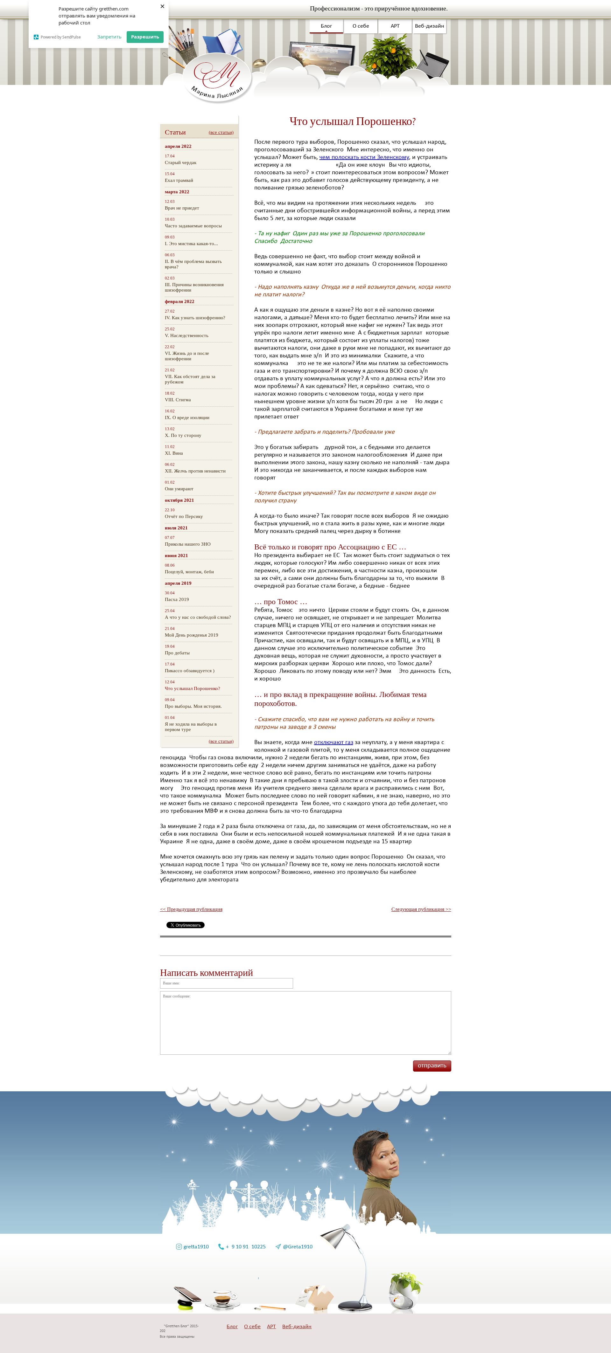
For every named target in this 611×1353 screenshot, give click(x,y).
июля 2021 (176, 527)
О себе (361, 26)
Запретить (109, 36)
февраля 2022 (179, 301)
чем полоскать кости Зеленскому (364, 157)
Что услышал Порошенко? (192, 688)
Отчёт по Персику (184, 516)
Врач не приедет (182, 208)
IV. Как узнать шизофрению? (195, 317)
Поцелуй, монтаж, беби (189, 571)
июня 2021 (176, 555)
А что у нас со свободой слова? (198, 617)
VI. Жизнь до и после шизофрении (187, 356)
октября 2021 (179, 500)
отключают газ (333, 742)
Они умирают (179, 488)
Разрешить (145, 36)
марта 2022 (177, 191)
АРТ (395, 26)
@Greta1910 (298, 1247)
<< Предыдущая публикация (191, 909)
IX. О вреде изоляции (187, 417)
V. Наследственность (186, 335)
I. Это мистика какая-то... (191, 243)
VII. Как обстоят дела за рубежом (190, 379)
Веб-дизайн (429, 26)
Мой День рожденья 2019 (191, 635)
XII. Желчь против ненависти (195, 470)
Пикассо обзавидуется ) (189, 670)
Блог (326, 26)
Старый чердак (180, 162)
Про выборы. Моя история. (193, 706)
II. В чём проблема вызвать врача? (193, 264)
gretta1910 (196, 1247)
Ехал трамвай (179, 180)
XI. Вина (174, 453)
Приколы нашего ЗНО (188, 544)
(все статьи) (221, 132)
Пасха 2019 (177, 599)
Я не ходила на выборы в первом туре (191, 726)
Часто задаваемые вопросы (193, 225)
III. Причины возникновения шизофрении (194, 287)
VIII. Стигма (178, 399)
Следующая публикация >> (421, 909)
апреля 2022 (178, 146)
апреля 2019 (178, 583)
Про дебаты (177, 652)
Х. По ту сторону (183, 435)
